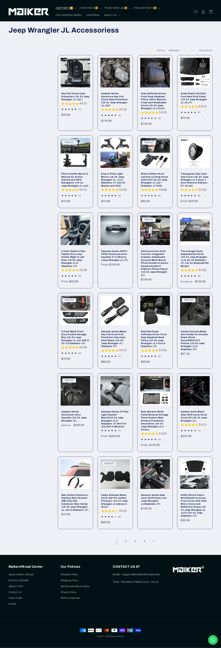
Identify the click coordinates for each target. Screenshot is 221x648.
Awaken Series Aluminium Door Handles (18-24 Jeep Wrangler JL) (74, 416)
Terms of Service (70, 598)
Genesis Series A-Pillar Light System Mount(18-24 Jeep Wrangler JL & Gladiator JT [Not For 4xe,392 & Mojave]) (115, 419)
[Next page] (153, 541)
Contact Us (15, 592)
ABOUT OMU (16, 586)
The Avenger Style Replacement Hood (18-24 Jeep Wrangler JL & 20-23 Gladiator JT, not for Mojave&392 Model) (195, 258)
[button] (66, 8)
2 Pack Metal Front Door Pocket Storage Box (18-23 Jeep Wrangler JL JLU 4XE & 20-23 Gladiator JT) (75, 337)
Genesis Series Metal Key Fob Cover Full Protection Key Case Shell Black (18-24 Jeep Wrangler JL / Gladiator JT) (113, 339)
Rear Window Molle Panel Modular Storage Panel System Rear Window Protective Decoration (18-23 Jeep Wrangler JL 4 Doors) (154, 420)
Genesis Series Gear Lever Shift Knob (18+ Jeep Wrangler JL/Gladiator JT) (154, 499)
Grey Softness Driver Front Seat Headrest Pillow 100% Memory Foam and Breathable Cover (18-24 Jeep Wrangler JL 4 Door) (153, 101)
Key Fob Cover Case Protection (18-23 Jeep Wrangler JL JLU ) (75, 96)
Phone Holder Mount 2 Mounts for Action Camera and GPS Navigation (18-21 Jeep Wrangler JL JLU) (74, 179)
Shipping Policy (69, 580)
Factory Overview (19, 580)
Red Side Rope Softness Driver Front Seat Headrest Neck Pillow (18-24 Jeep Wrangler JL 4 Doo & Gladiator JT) (154, 339)
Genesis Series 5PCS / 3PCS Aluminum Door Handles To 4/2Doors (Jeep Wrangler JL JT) (114, 255)
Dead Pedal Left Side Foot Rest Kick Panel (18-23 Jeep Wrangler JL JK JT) (194, 98)
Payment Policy (69, 574)
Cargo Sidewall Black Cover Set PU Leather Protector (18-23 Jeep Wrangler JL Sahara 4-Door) (114, 501)
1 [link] (117, 541)
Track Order (15, 598)
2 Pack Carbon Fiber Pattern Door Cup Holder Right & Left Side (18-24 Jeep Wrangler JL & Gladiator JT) (73, 258)
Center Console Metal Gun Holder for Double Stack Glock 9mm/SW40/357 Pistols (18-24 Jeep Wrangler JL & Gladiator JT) (194, 340)
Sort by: (161, 50)
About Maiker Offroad (21, 574)
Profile (12, 604)
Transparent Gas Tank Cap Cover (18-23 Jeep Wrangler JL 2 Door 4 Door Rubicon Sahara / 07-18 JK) (194, 179)
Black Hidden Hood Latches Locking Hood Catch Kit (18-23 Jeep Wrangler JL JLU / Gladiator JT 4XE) (154, 179)
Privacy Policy (69, 592)
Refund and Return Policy (75, 586)
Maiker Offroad (117, 636)
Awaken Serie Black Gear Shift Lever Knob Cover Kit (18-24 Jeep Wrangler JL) (194, 416)
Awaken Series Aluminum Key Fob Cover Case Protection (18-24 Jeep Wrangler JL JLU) (114, 99)
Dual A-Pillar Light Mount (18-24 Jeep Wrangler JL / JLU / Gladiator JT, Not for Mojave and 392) (113, 179)
